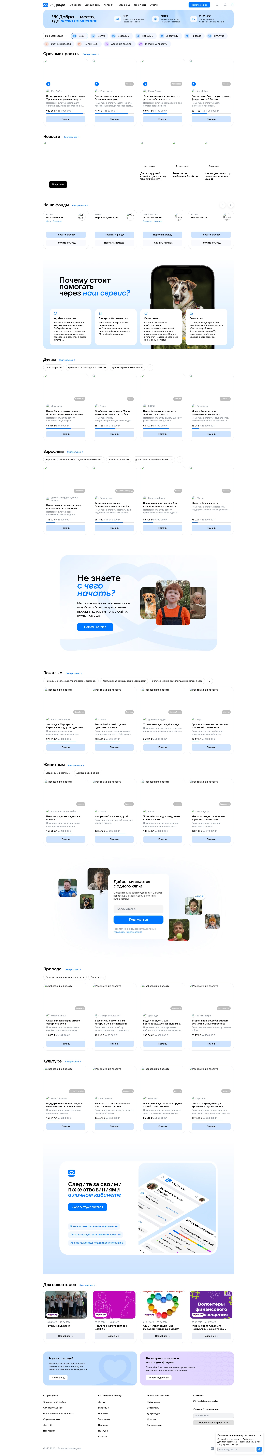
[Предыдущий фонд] (223, 205)
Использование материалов (58, 1413)
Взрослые (57, 221)
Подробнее (58, 184)
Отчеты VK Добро (53, 1408)
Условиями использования (128, 932)
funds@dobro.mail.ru (207, 1401)
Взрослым (103, 1408)
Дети (48, 221)
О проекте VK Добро (54, 1402)
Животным (104, 1419)
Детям (101, 1402)
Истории (152, 1419)
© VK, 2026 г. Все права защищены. (62, 1448)
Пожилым (103, 1413)
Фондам (102, 1436)
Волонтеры (153, 1408)
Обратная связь (51, 1419)
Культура (158, 221)
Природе (103, 1425)
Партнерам (49, 1431)
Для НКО (47, 1425)
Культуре (103, 1431)
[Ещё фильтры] (150, 367)
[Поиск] (218, 4)
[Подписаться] (259, 1449)
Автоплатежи (154, 1425)
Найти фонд (153, 1402)
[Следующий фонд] (231, 205)
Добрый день (154, 1413)
